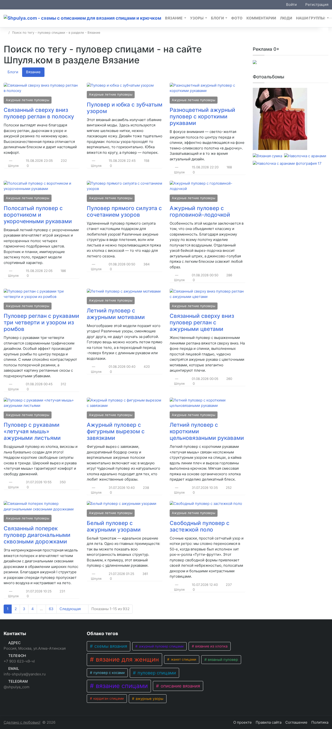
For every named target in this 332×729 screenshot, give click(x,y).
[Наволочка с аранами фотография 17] (287, 163)
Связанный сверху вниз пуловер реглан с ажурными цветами (202, 322)
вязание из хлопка (210, 646)
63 (51, 608)
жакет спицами (183, 659)
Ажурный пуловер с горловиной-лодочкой (200, 211)
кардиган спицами (108, 698)
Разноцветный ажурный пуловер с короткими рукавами (202, 116)
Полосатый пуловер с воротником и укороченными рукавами (38, 214)
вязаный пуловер (222, 659)
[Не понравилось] (16, 161)
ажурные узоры (149, 698)
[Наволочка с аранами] (305, 156)
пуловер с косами (108, 673)
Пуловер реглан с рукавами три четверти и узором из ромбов (41, 322)
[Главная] (5, 32)
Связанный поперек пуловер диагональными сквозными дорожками (37, 535)
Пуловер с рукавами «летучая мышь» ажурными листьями (32, 431)
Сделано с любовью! (22, 722)
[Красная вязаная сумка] (280, 120)
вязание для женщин (126, 659)
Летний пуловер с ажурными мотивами (116, 313)
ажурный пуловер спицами (160, 646)
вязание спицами (121, 685)
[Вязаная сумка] (267, 156)
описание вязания (179, 685)
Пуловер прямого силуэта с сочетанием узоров (124, 211)
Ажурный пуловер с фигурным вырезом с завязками (116, 431)
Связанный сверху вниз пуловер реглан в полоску (39, 113)
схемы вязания (110, 646)
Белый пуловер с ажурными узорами (114, 526)
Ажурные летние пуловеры (27, 100)
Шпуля (13, 166)
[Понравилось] (5, 161)
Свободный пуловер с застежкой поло (199, 526)
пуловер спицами (156, 672)
